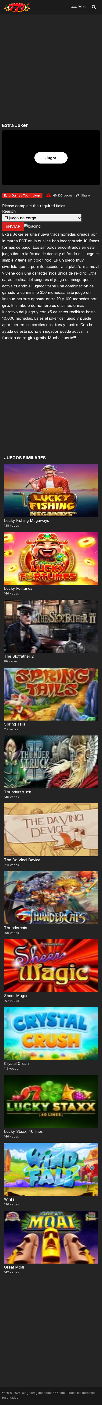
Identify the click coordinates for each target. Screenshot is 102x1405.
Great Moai (14, 1267)
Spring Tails (14, 724)
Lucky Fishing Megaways (26, 520)
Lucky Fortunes (18, 588)
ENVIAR (13, 226)
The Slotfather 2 (19, 656)
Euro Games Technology (22, 195)
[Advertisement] (51, 69)
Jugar (50, 157)
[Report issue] (48, 195)
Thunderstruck (17, 792)
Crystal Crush (16, 1063)
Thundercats (15, 927)
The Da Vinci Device (22, 859)
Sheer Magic (15, 995)
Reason (9, 211)
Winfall (10, 1199)
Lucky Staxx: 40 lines (23, 1131)
